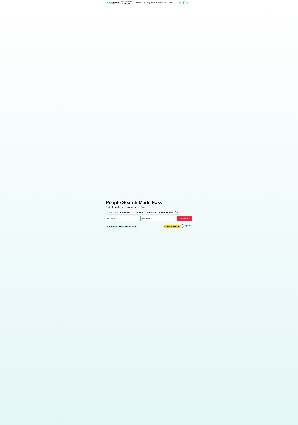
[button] (186, 226)
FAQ (143, 3)
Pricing (148, 3)
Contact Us (154, 3)
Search (184, 218)
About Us (138, 3)
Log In (180, 2)
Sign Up (188, 2)
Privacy (160, 3)
